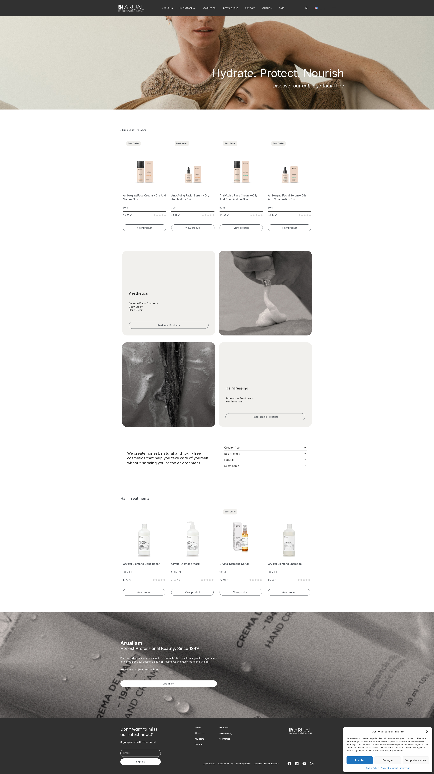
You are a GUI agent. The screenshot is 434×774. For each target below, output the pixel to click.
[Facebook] (289, 764)
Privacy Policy (243, 763)
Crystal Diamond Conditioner (141, 563)
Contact (199, 744)
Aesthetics (224, 738)
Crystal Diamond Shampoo (285, 563)
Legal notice (209, 763)
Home (198, 727)
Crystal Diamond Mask (185, 563)
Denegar (387, 760)
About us (199, 733)
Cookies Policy (225, 763)
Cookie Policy (372, 768)
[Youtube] (304, 764)
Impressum (405, 768)
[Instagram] (312, 764)
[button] (427, 731)
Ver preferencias (415, 760)
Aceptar (360, 760)
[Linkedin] (297, 764)
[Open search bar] (306, 7)
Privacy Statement (389, 768)
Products (224, 727)
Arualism (199, 738)
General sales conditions (266, 763)
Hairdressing (225, 733)
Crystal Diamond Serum (235, 563)
